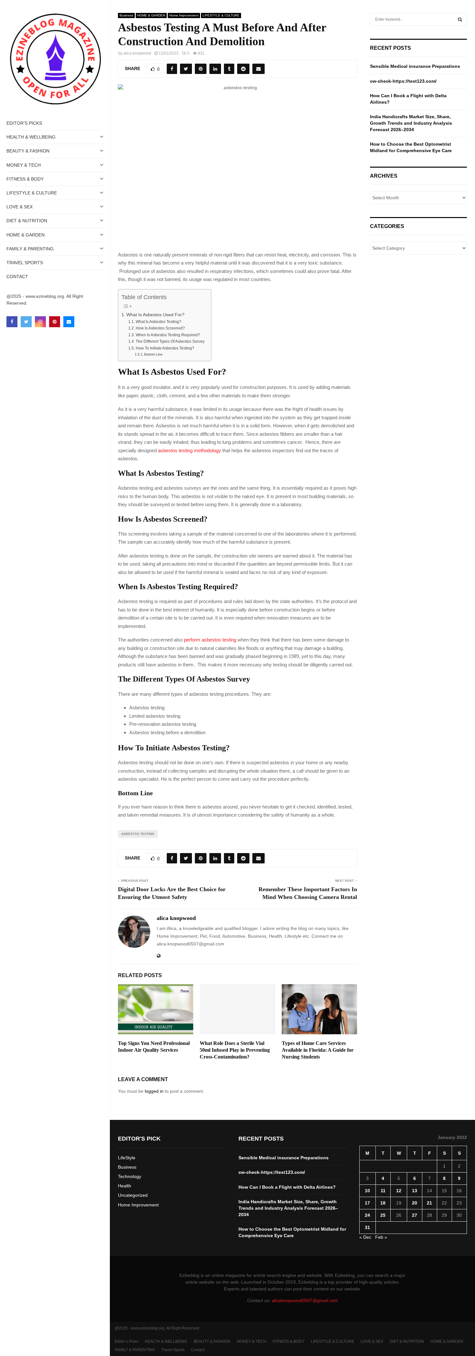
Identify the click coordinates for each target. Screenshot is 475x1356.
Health (124, 1185)
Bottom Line (153, 354)
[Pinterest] (54, 321)
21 (429, 1202)
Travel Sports (24, 262)
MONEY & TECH (23, 165)
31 (367, 1227)
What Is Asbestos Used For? (155, 314)
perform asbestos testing (210, 639)
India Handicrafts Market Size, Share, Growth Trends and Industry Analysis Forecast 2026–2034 (411, 123)
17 (367, 1202)
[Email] (68, 321)
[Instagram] (40, 321)
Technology (129, 1176)
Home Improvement (183, 15)
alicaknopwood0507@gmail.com (305, 1300)
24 (367, 1215)
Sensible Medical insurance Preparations (415, 66)
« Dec (365, 1237)
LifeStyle (126, 1157)
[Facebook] (11, 321)
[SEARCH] (460, 19)
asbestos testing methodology (189, 450)
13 (414, 1190)
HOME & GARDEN (25, 234)
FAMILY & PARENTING (30, 248)
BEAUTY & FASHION (27, 150)
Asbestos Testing (137, 834)
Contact (17, 276)
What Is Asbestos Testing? (158, 321)
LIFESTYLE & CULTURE (31, 192)
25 (382, 1215)
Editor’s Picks (24, 123)
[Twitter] (26, 321)
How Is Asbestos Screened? (160, 328)
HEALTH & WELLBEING (31, 137)
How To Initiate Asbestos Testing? (165, 348)
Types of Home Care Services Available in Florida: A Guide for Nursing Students (318, 1049)
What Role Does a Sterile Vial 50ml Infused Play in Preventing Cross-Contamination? (235, 1049)
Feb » (381, 1237)
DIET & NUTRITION (26, 220)
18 (382, 1202)
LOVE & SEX (19, 206)
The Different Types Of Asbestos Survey (170, 341)
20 (414, 1202)
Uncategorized (133, 1195)
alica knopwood (137, 53)
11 (383, 1190)
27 (414, 1215)
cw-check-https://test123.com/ (403, 81)
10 (367, 1190)
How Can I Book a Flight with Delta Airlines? (287, 1187)
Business (126, 15)
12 (398, 1190)
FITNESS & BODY (25, 179)
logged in (154, 1091)
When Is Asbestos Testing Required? (168, 335)
